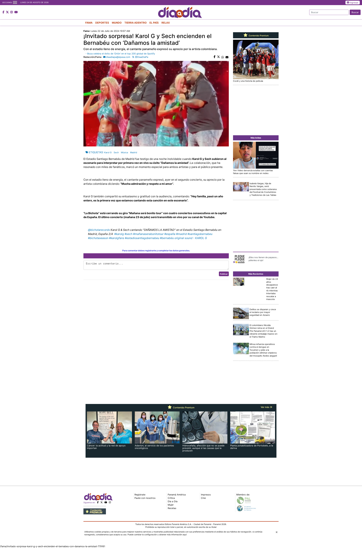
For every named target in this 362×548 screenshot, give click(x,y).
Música (124, 152)
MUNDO (117, 22)
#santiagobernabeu (200, 234)
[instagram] (110, 502)
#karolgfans (116, 238)
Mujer (171, 504)
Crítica (171, 498)
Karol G (108, 152)
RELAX (165, 22)
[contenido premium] (94, 511)
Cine (203, 498)
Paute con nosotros (144, 498)
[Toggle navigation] (15, 2)
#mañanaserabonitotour (148, 234)
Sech (116, 152)
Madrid (133, 152)
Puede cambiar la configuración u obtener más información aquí (157, 534)
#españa (169, 234)
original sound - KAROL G (190, 238)
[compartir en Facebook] (214, 57)
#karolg (119, 234)
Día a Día (172, 501)
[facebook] (98, 502)
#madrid (181, 234)
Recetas (172, 508)
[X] (101, 502)
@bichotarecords (99, 230)
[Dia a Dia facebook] (4, 12)
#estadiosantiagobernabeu (142, 238)
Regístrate (139, 494)
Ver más (265, 407)
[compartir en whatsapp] (223, 57)
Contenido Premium (258, 35)
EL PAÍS (154, 22)
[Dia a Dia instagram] (12, 12)
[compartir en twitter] (218, 57)
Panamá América (177, 494)
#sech (128, 234)
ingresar (354, 2)
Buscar (355, 12)
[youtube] (105, 502)
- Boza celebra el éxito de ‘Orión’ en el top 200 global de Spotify (120, 53)
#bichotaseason (98, 238)
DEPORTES (102, 22)
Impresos (206, 494)
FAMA (88, 22)
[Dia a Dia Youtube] (16, 12)
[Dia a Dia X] (7, 12)
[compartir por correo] (227, 57)
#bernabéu (167, 238)
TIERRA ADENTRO (135, 22)
